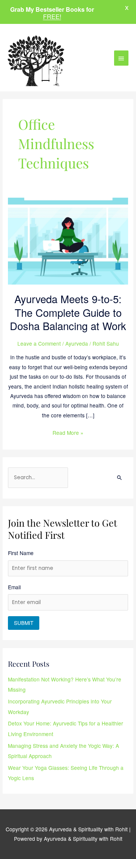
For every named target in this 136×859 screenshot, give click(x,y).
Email (14, 587)
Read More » (68, 432)
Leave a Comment (39, 343)
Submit (23, 622)
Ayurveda (76, 343)
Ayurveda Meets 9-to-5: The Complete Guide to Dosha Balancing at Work (68, 312)
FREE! (52, 16)
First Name (21, 553)
